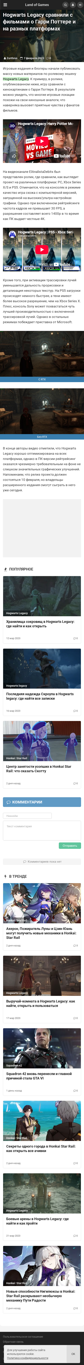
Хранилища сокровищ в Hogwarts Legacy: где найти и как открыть (40, 624)
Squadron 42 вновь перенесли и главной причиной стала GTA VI (39, 1076)
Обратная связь (13, 1341)
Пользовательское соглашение (23, 1336)
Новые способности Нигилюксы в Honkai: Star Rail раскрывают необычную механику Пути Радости (40, 1295)
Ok (73, 1354)
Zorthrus (12, 58)
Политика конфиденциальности (27, 1358)
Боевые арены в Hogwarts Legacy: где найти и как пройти (37, 1221)
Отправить (70, 845)
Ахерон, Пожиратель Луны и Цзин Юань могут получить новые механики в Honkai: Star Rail (41, 933)
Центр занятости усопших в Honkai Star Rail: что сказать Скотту (38, 768)
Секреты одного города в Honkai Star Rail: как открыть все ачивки (41, 1148)
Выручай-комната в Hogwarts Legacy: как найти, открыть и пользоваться (40, 1003)
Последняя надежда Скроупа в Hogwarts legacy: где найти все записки (40, 696)
